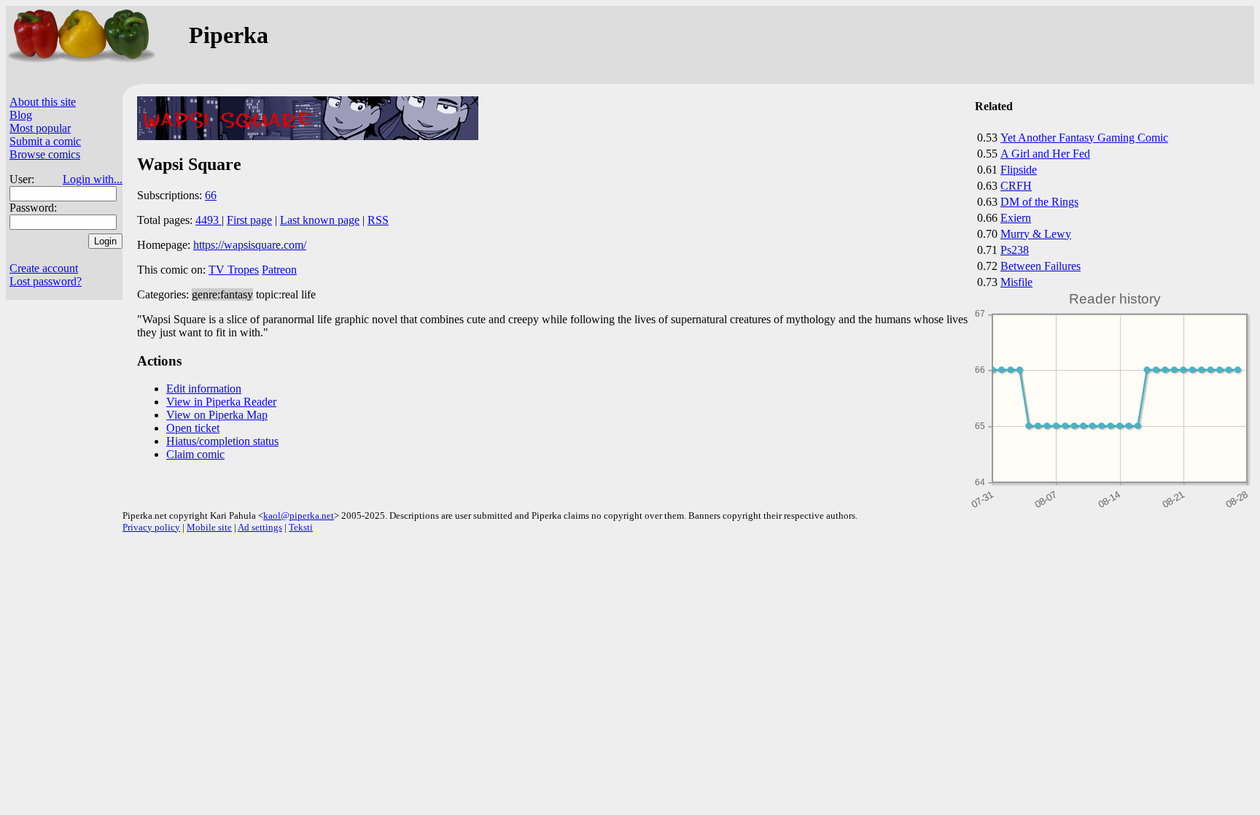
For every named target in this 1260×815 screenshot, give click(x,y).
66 (211, 195)
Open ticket (192, 428)
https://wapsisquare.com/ (249, 245)
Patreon (279, 269)
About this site (42, 102)
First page (249, 220)
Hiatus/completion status (222, 441)
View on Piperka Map (217, 415)
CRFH (1016, 185)
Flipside (1018, 169)
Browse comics (44, 154)
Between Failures (1040, 266)
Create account (43, 268)
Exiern (1015, 218)
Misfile (1016, 282)
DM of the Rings (1039, 202)
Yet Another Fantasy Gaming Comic (1084, 137)
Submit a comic (45, 141)
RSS (378, 220)
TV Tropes (234, 269)
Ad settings (260, 527)
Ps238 (1014, 250)
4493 (208, 220)
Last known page (319, 220)
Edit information (203, 388)
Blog (20, 115)
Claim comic (195, 454)
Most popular (40, 128)
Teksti (301, 527)
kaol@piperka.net (298, 515)
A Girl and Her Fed (1045, 153)
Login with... (92, 179)
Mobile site (209, 527)
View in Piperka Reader (221, 401)
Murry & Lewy (1035, 234)
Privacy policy (151, 527)
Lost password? (45, 281)
